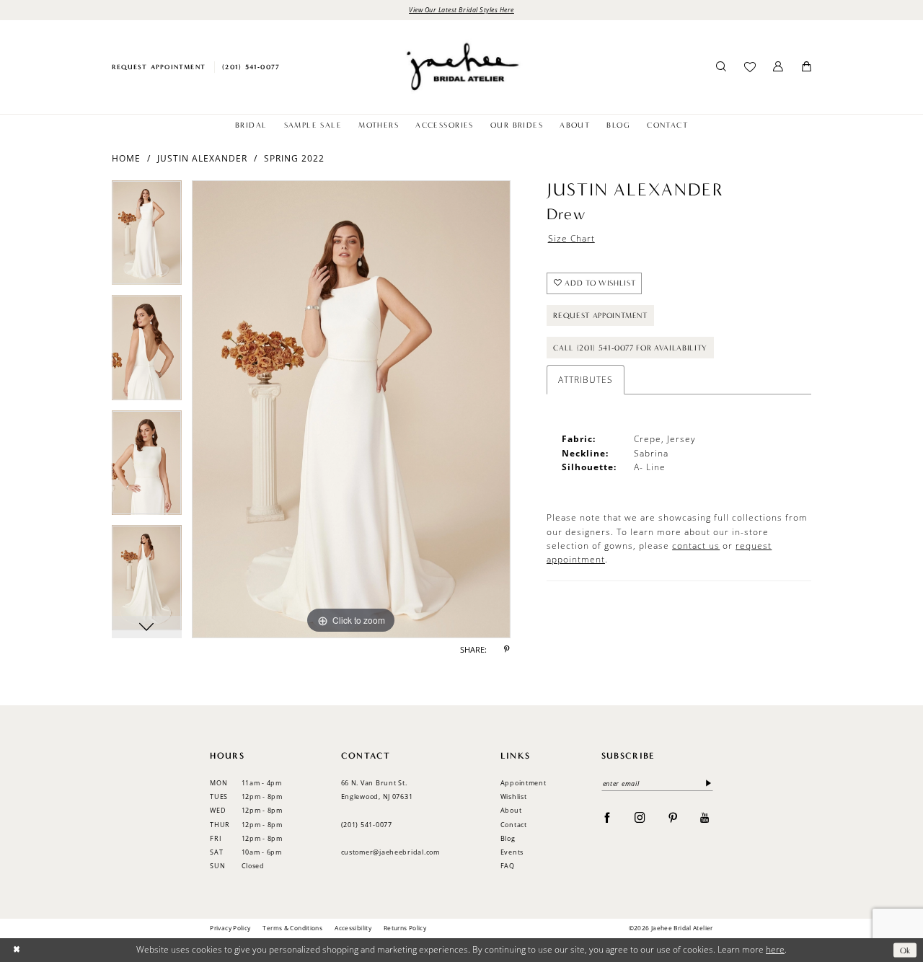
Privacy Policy (230, 928)
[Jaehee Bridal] (461, 66)
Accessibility (353, 928)
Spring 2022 (294, 158)
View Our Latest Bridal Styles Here (461, 9)
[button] (778, 67)
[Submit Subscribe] (706, 783)
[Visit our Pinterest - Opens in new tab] (673, 817)
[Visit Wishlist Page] (749, 67)
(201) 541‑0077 (366, 824)
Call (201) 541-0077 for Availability (630, 348)
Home (126, 158)
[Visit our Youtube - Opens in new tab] (704, 817)
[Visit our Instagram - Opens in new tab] (640, 817)
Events (512, 852)
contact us (696, 545)
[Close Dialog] (16, 950)
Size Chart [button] (571, 238)
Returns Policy (405, 928)
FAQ (507, 865)
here (775, 949)
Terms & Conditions (292, 928)
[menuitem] (158, 67)
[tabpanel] (147, 238)
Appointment (523, 782)
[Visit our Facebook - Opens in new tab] (607, 817)
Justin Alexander (202, 158)
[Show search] (721, 67)
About (511, 810)
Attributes (585, 380)
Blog (508, 838)
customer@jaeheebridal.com (390, 852)
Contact (513, 824)
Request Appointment (600, 315)
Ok (905, 950)
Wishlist (513, 796)
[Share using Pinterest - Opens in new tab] (507, 650)
